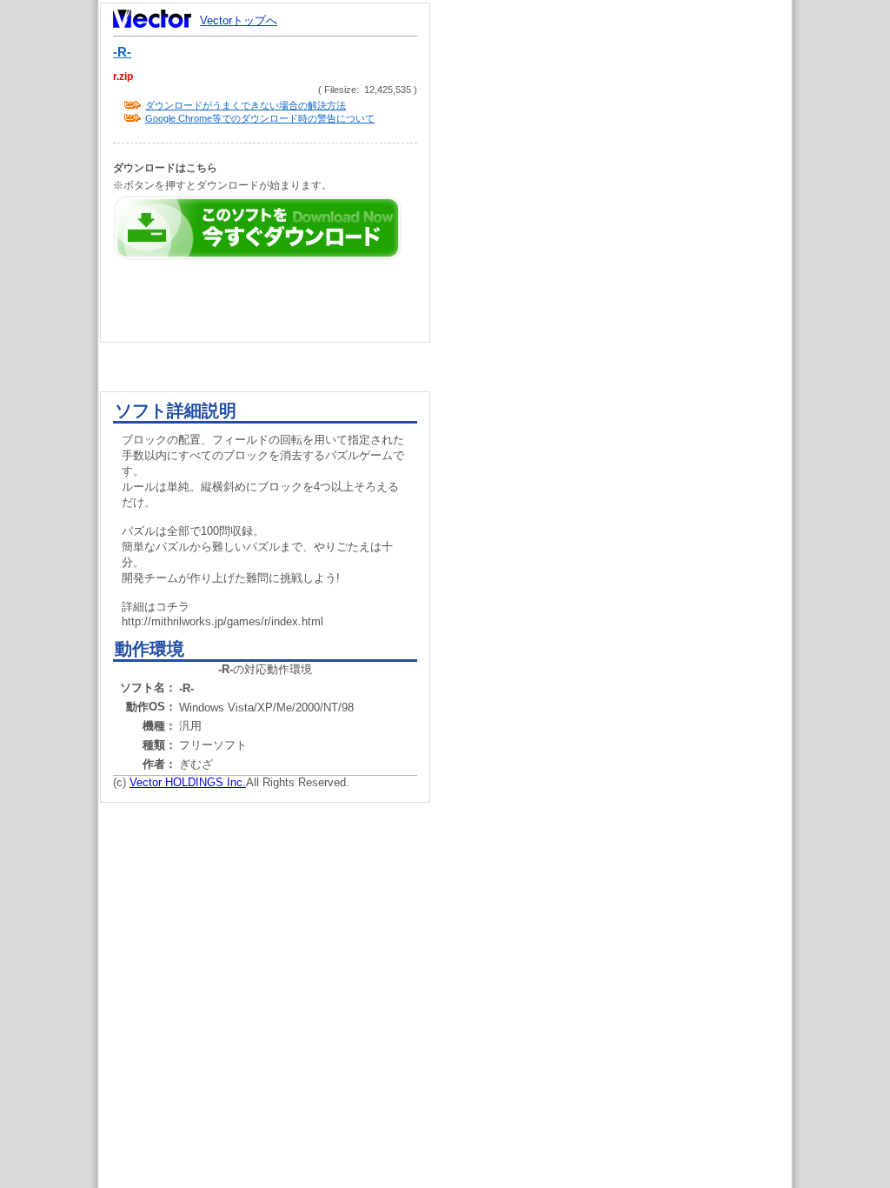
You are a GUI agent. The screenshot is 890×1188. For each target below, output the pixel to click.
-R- (122, 52)
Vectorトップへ (238, 20)
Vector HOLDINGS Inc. (188, 782)
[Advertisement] (625, 330)
